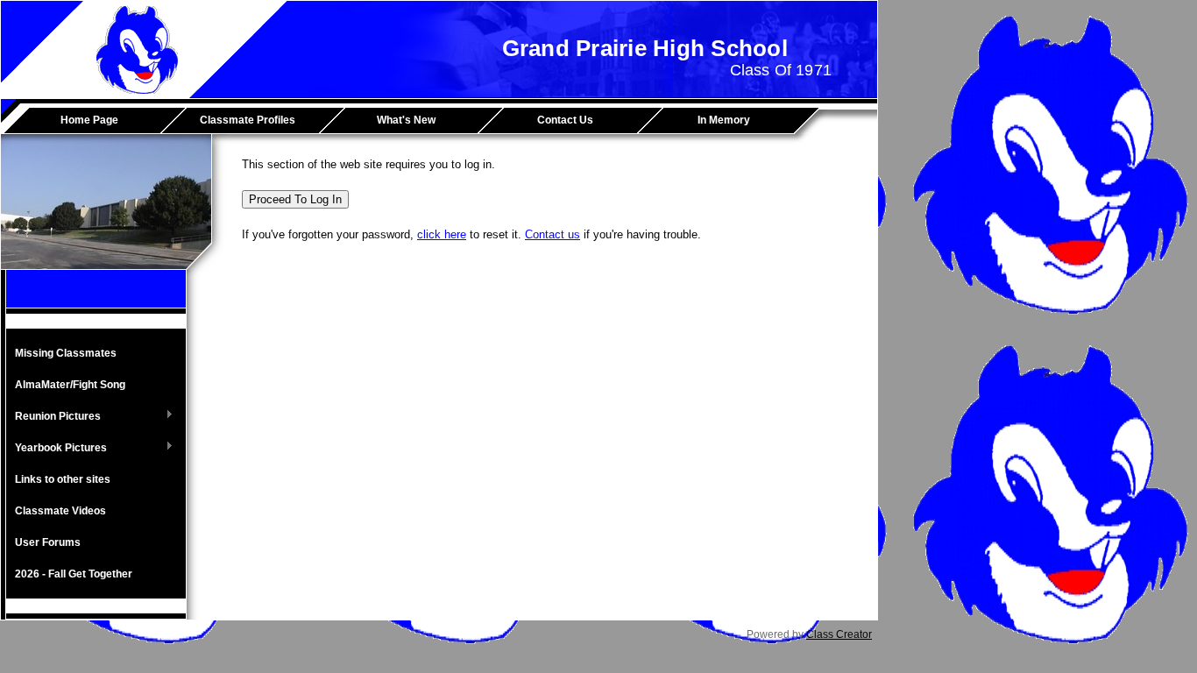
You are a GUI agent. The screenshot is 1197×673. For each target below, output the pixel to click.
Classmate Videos (60, 511)
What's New (406, 120)
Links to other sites (62, 479)
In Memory (724, 120)
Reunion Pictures (53, 417)
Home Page (89, 120)
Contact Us (565, 120)
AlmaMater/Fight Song (70, 385)
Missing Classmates (66, 353)
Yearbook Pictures (56, 449)
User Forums (48, 542)
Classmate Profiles (247, 120)
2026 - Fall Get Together (73, 574)
